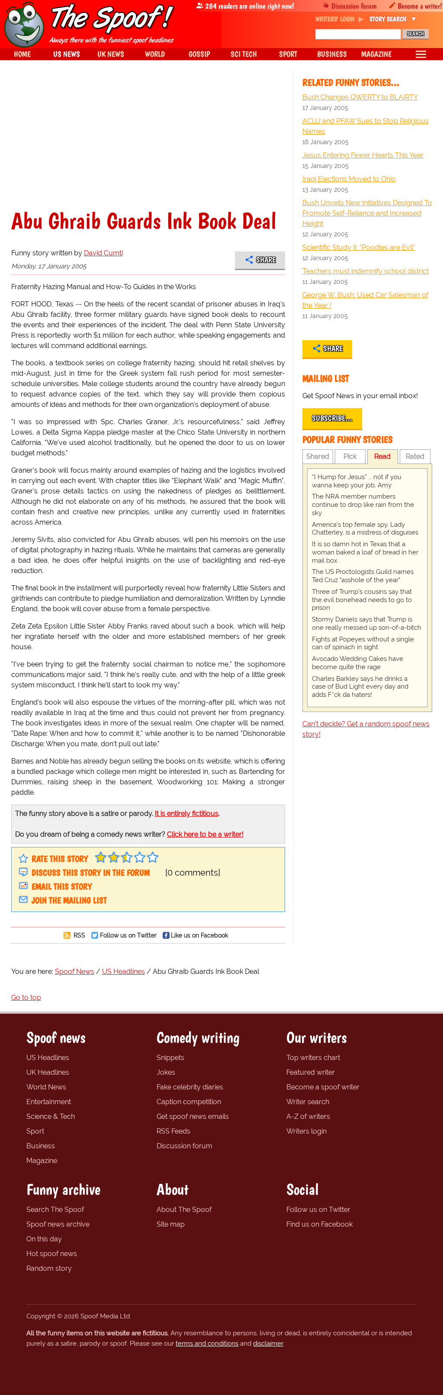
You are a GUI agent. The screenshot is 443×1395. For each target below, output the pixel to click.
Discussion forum (354, 5)
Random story (49, 1268)
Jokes (166, 1072)
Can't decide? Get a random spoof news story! (366, 729)
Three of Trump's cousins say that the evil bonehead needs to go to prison (362, 600)
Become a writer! (420, 5)
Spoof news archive (58, 1224)
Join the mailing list (69, 900)
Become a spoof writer (323, 1087)
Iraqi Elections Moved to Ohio (349, 179)
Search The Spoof (55, 1209)
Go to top (26, 997)
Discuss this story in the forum (91, 872)
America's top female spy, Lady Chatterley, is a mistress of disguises (365, 529)
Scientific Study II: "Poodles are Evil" (358, 247)
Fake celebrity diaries (190, 1087)
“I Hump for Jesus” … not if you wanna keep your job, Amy (356, 481)
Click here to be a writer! (205, 834)
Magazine (41, 1161)
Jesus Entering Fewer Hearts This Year (363, 155)
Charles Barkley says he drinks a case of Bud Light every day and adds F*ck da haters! (360, 687)
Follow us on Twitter (128, 935)
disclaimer (268, 1343)
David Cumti (103, 253)
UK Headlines (47, 1072)
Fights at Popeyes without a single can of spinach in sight (363, 643)
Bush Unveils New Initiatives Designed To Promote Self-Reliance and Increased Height (367, 213)
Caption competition (189, 1102)
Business (40, 1146)
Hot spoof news (51, 1254)
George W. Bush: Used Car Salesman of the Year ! (365, 300)
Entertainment (48, 1102)
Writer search (307, 1102)
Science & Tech (50, 1116)
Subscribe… (332, 418)
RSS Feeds (173, 1131)
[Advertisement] (148, 144)
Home (22, 53)
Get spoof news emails (193, 1116)
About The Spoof (184, 1209)
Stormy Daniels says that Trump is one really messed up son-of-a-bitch (366, 623)
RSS (78, 935)
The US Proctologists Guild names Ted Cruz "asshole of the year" (363, 576)
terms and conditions (207, 1343)
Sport (35, 1131)
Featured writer (310, 1072)
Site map (171, 1224)
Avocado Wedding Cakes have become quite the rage (357, 663)
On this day (44, 1239)
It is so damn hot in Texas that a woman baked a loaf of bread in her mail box (365, 552)
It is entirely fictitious (186, 813)
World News (46, 1087)
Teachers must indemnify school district (365, 271)
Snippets (170, 1057)
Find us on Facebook (319, 1224)
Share (266, 259)
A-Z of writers (308, 1116)
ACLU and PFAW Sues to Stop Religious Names (365, 126)
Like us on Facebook (199, 935)
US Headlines (47, 1057)
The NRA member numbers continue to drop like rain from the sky (363, 505)
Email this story (62, 886)
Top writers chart (313, 1057)
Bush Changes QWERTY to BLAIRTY (360, 97)
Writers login (306, 1131)
